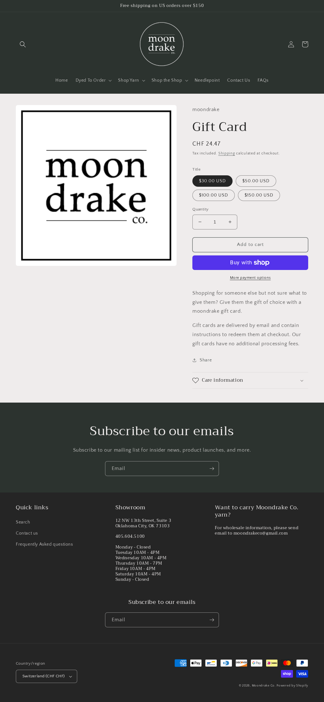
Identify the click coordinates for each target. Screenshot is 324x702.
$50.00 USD (256, 181)
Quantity (200, 209)
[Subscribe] (212, 468)
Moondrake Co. (264, 685)
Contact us (27, 533)
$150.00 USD (259, 195)
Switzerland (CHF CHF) (43, 676)
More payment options (250, 278)
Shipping (226, 153)
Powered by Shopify (292, 685)
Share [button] (206, 360)
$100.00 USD (213, 195)
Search (23, 522)
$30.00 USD (212, 181)
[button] (23, 44)
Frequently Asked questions (44, 544)
